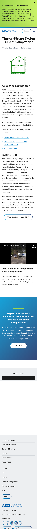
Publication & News (9, 445)
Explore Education (8, 449)
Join (3, 473)
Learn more (18, 346)
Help (3, 490)
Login (26, 31)
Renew (4, 477)
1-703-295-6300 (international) (13, 514)
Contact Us (6, 518)
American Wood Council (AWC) (16, 137)
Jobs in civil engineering (10, 482)
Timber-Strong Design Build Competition (17, 48)
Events (4, 453)
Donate (4, 468)
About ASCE (6, 462)
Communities (7, 458)
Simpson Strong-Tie (12, 148)
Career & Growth (8, 440)
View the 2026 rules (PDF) (18, 217)
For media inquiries (8, 486)
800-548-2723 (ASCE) (10, 510)
